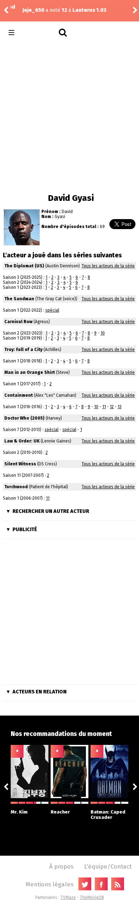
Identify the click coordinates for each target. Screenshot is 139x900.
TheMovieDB (92, 897)
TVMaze (68, 897)
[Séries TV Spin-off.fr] (40, 32)
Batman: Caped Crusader (108, 814)
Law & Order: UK (22, 441)
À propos (61, 866)
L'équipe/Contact (108, 866)
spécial (52, 310)
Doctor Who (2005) (24, 418)
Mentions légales (49, 884)
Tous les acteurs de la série (108, 265)
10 (103, 333)
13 (120, 406)
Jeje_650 (22, 10)
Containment (18, 395)
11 (104, 406)
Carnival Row (18, 321)
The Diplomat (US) (24, 265)
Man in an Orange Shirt (29, 372)
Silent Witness (20, 463)
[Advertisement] (69, 116)
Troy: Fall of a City (23, 349)
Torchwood (16, 486)
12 (112, 406)
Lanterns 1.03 (78, 10)
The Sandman (19, 298)
